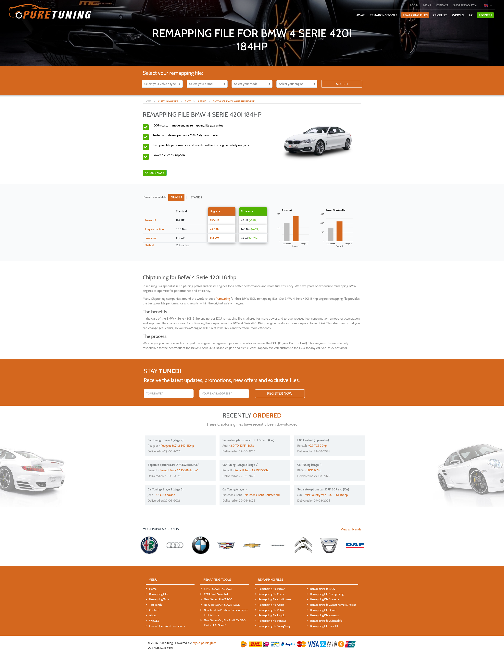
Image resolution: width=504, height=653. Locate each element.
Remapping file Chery (271, 594)
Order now (154, 173)
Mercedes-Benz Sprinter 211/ (262, 495)
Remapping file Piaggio (271, 615)
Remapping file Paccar (271, 589)
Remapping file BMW (322, 589)
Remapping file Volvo (271, 610)
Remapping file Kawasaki (324, 615)
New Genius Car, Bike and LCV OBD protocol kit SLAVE (225, 623)
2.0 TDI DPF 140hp (242, 445)
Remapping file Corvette (324, 599)
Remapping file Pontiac (272, 620)
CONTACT (442, 5)
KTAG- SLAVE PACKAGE (218, 589)
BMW (188, 101)
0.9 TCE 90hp (318, 445)
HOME (360, 15)
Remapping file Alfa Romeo (274, 599)
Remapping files (158, 594)
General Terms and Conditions (167, 626)
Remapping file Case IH (324, 626)
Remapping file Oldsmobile (326, 620)
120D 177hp (314, 470)
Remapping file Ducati (323, 610)
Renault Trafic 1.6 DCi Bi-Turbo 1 (179, 470)
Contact (154, 610)
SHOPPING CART (463, 5)
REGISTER (485, 15)
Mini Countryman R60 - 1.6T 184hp (326, 495)
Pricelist (440, 15)
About (153, 615)
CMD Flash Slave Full (216, 594)
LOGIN (414, 5)
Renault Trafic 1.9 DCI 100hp (251, 470)
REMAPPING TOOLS (383, 15)
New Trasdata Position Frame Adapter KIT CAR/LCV (226, 612)
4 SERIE (202, 101)
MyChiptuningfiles (204, 643)
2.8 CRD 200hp (165, 495)
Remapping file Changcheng (327, 594)
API (471, 15)
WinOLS (458, 15)
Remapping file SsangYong (274, 626)
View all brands (351, 529)
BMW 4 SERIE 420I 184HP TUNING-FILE (234, 101)
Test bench (155, 604)
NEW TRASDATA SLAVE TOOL (222, 604)
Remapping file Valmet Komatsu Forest (333, 604)
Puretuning (223, 298)
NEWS (427, 5)
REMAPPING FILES (415, 15)
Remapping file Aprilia (271, 604)
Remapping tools (159, 599)
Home (153, 589)
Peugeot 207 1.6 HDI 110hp (177, 445)
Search (342, 84)
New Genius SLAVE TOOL (219, 599)
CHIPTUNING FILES (168, 101)
